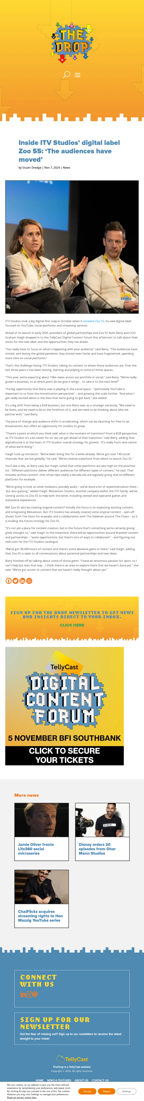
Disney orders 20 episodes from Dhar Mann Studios (97, 849)
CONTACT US (100, 1080)
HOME (40, 1080)
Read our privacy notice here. (22, 1097)
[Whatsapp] (29, 581)
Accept (87, 1091)
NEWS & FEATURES (59, 1080)
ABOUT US (81, 1080)
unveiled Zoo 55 (93, 321)
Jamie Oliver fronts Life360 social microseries (36, 849)
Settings (126, 1091)
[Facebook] (9, 581)
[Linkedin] (22, 581)
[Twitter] (15, 581)
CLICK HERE (72, 625)
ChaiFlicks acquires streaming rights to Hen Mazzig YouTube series (40, 916)
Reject (106, 1091)
